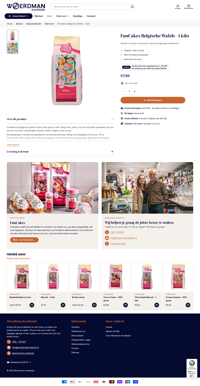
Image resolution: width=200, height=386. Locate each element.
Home (10, 23)
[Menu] (195, 357)
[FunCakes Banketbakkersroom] (22, 277)
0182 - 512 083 (117, 232)
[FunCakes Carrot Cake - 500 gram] (116, 277)
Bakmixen (49, 23)
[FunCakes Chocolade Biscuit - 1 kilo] (147, 277)
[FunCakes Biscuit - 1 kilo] (53, 277)
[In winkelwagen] (63, 305)
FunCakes (17, 222)
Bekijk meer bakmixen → (20, 258)
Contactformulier (118, 243)
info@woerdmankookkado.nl (123, 238)
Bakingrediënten (33, 23)
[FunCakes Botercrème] (84, 277)
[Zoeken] (132, 6)
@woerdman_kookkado (23, 353)
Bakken (19, 23)
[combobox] (93, 6)
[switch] (192, 376)
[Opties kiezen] (32, 305)
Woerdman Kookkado (24, 370)
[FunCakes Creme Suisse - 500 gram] (178, 277)
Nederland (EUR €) (19, 362)
